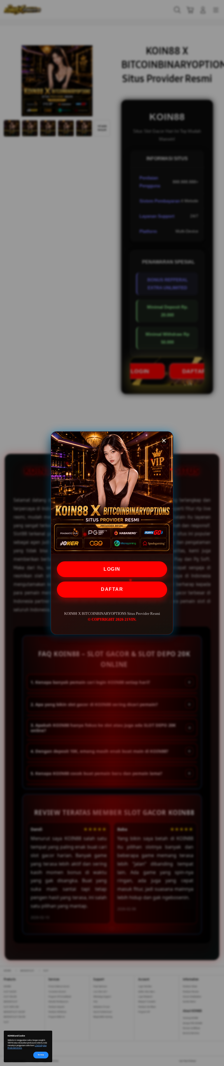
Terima (41, 1054)
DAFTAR (112, 589)
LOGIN (112, 569)
